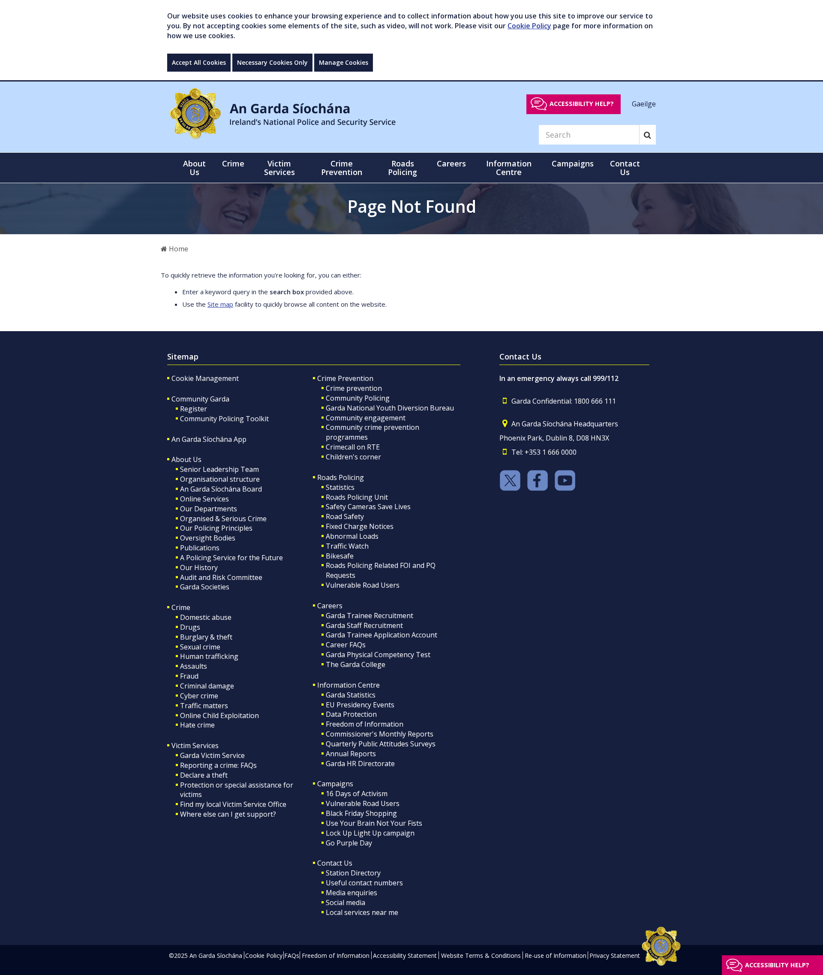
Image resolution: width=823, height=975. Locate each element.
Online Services (204, 499)
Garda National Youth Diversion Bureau (390, 408)
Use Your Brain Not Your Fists (374, 823)
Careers (329, 605)
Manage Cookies (343, 62)
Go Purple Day (349, 843)
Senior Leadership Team (219, 469)
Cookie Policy (529, 25)
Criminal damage (207, 686)
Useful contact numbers (364, 882)
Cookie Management (205, 378)
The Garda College (355, 664)
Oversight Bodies (207, 538)
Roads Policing (340, 477)
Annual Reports (351, 753)
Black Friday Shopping (361, 813)
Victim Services (195, 745)
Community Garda (200, 399)
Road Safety (345, 516)
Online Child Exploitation (219, 715)
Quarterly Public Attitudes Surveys (381, 744)
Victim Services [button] (279, 167)
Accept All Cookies (199, 62)
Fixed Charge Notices (359, 526)
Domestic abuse (205, 617)
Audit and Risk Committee (221, 577)
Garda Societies (204, 587)
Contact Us (334, 863)
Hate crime (197, 725)
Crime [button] (233, 163)
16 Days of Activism (356, 793)
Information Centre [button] (509, 167)
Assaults (193, 666)
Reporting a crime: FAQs (218, 765)
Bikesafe (340, 556)
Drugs (190, 627)
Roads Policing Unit (357, 497)
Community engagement (365, 418)
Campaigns (335, 783)
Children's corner (353, 457)
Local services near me (362, 912)
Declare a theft (204, 775)
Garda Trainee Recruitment (369, 615)
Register (193, 409)
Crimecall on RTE (353, 447)
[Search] (647, 135)
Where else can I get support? (228, 814)
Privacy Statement (614, 955)
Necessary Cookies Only (272, 62)
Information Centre (348, 685)
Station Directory (353, 873)
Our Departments (208, 508)
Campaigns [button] (573, 163)
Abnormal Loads (352, 536)
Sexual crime (200, 647)
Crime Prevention (345, 378)
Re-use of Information (555, 955)
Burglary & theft (206, 637)
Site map (220, 304)
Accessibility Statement (405, 955)
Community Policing (358, 398)
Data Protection (351, 714)
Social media (345, 902)
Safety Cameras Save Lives (368, 506)
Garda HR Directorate (360, 763)
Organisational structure (220, 479)
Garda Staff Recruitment (364, 625)
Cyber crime (199, 695)
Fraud (189, 676)
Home (177, 249)
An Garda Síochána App (208, 439)
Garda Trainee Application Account (381, 635)
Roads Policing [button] (402, 167)
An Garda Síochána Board (221, 489)
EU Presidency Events (360, 704)
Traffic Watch (347, 546)
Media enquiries (351, 892)
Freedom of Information (364, 724)
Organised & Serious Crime (223, 518)
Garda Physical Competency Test (378, 654)
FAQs (291, 955)
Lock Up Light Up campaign (370, 833)
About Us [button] (194, 167)
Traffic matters (204, 705)
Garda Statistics (350, 695)
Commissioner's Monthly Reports (379, 734)
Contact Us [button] (625, 167)
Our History (199, 567)
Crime (180, 607)
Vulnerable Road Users (362, 585)
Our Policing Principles (216, 528)
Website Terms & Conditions (481, 955)
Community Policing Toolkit (224, 418)
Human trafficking (209, 656)
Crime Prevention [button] (341, 167)
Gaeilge (644, 103)
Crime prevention (354, 388)
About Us (186, 459)
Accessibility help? (582, 104)
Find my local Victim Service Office (233, 804)
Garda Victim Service (212, 755)
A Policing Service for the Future (231, 557)
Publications (199, 547)
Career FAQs (346, 644)
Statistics (340, 487)
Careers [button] (451, 163)
